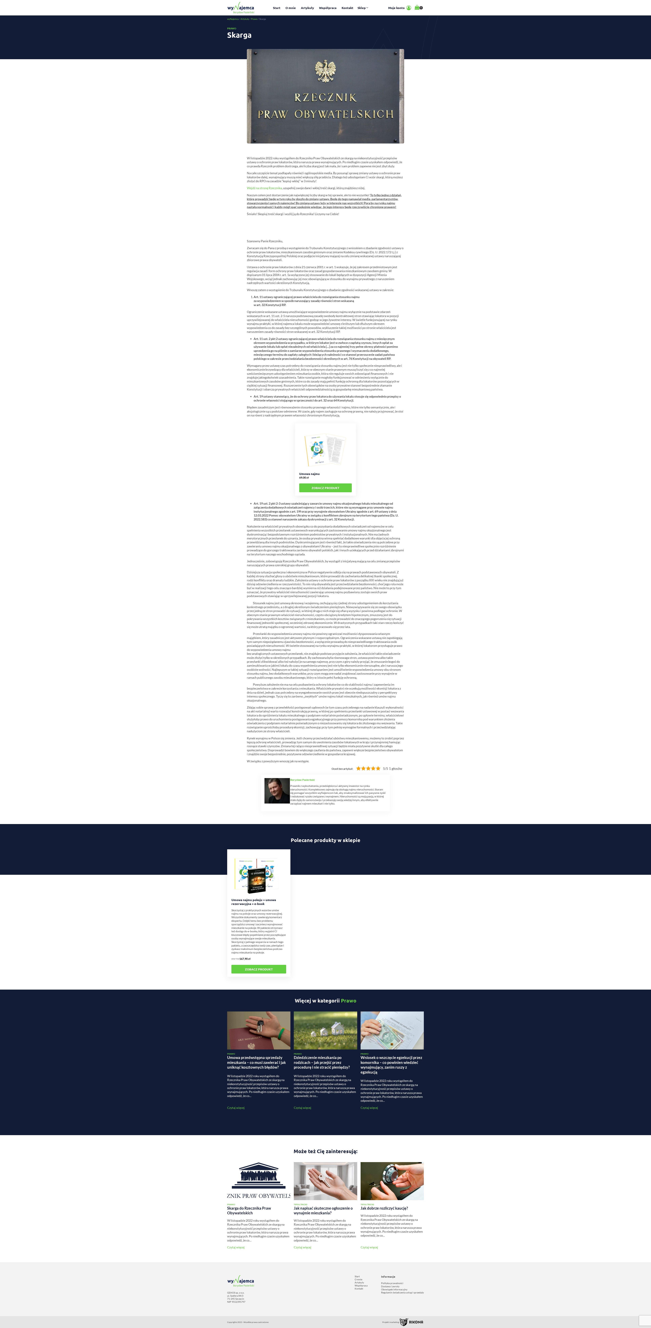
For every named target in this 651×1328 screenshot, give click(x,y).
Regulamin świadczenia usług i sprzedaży (402, 1292)
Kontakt (347, 8)
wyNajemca (233, 19)
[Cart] (419, 8)
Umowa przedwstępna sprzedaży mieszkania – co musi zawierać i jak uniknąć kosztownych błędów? (256, 1062)
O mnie (290, 8)
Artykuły (307, 8)
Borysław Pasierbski (302, 779)
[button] (363, 8)
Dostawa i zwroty (390, 1286)
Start (276, 8)
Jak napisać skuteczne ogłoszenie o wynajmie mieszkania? (323, 1210)
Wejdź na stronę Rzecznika (264, 188)
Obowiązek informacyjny (394, 1289)
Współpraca (328, 8)
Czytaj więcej (236, 1108)
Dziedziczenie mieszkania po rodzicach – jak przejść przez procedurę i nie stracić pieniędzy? (322, 1062)
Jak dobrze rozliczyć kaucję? (384, 1208)
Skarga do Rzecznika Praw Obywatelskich (249, 1210)
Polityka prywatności (392, 1283)
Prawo (254, 19)
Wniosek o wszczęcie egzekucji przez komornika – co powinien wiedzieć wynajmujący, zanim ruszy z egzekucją (391, 1064)
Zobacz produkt (325, 488)
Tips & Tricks (300, 1204)
